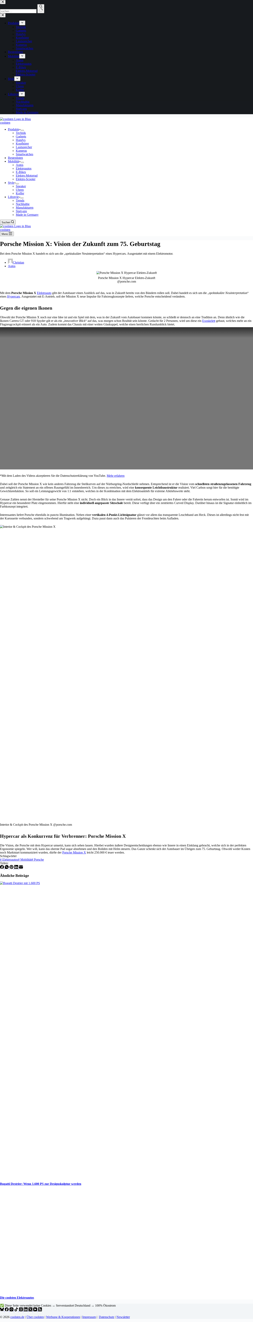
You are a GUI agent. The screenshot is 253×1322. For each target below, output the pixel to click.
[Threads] (21, 1310)
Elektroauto (44, 293)
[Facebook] (2, 868)
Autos (19, 165)
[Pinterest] (11, 868)
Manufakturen (24, 207)
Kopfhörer (22, 143)
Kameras (21, 150)
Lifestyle (13, 197)
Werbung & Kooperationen (63, 1317)
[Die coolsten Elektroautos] (76, 1290)
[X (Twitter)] (30, 1310)
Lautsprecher (24, 147)
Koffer (20, 193)
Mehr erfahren (116, 475)
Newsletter (123, 1317)
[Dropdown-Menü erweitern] (22, 130)
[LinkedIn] (16, 868)
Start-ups (21, 211)
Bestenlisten (15, 157)
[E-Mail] (21, 868)
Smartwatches (24, 154)
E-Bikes (21, 172)
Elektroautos (23, 168)
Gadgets (21, 136)
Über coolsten (35, 1317)
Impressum (89, 1317)
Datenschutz (106, 1317)
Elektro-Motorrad (27, 175)
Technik (21, 133)
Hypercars (13, 296)
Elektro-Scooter (25, 179)
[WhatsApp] (7, 868)
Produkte (13, 129)
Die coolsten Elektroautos (17, 1297)
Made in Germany (27, 214)
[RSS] (40, 1310)
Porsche (38, 859)
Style (11, 182)
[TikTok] (16, 1310)
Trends (20, 200)
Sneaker (21, 186)
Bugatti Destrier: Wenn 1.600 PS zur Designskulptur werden (40, 1183)
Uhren (20, 189)
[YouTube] (35, 1310)
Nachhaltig (22, 204)
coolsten (5, 122)
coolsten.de (17, 1317)
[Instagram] (11, 1310)
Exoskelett (208, 320)
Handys (20, 140)
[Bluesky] (2, 1310)
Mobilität (13, 161)
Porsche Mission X (74, 852)
